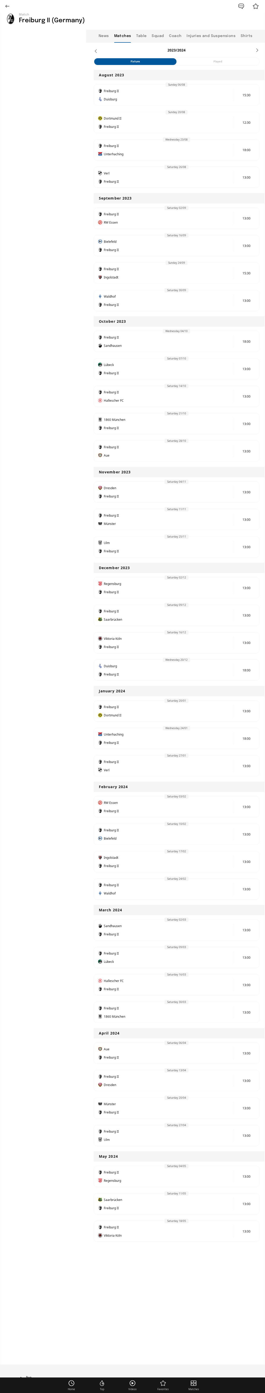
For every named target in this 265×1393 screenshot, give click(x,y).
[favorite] (256, 6)
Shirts (246, 36)
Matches (122, 36)
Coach (175, 36)
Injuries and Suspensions (211, 36)
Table (141, 36)
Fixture (135, 61)
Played (218, 61)
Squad (158, 36)
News (104, 36)
